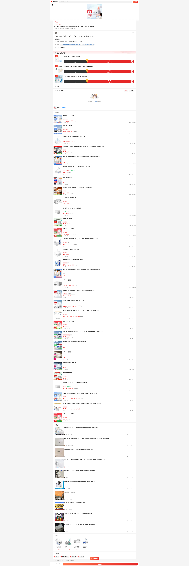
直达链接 (100, 564)
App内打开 (95, 558)
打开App (135, 1)
